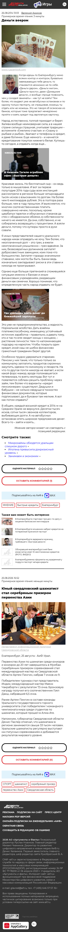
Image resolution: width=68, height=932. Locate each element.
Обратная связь (13, 825)
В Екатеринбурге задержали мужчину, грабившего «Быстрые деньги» (34, 540)
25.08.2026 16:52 (10, 578)
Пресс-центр (53, 812)
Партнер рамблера (29, 917)
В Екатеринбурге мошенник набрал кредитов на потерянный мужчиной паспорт (39, 530)
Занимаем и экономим (23, 456)
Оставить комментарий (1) (34, 480)
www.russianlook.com (14, 69)
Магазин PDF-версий (16, 816)
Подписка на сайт (29, 812)
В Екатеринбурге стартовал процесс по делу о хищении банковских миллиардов (38, 520)
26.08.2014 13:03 (10, 13)
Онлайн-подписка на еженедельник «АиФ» (32, 821)
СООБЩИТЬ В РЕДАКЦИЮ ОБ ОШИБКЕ (26, 830)
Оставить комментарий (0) (34, 759)
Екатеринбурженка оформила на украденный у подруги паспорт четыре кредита (38, 560)
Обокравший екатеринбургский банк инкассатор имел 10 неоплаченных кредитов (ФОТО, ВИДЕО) (37, 552)
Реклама (8, 812)
